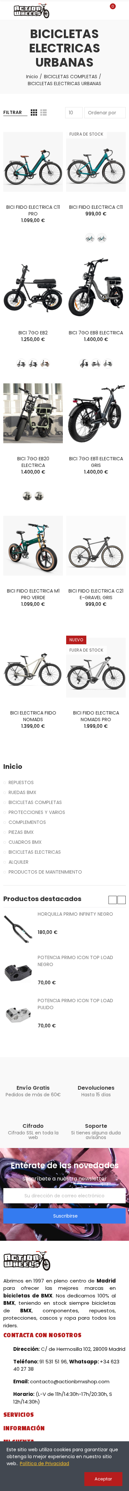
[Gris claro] (21, 363)
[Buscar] (98, 9)
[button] (112, 900)
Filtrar (12, 112)
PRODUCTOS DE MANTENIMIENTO (45, 872)
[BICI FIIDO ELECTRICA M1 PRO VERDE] (33, 546)
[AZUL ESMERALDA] (102, 238)
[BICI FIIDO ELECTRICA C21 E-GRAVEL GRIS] (96, 546)
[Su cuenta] (122, 10)
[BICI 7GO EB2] (33, 287)
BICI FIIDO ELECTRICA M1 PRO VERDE (33, 594)
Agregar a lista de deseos (46, 150)
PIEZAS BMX (21, 832)
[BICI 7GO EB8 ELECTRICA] (96, 287)
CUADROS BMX (25, 842)
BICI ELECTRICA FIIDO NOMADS (33, 716)
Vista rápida (46, 163)
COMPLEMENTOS (27, 822)
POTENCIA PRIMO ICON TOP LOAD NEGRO (75, 961)
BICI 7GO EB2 (33, 332)
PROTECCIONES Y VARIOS (37, 812)
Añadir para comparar (46, 137)
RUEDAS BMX (22, 792)
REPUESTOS (21, 782)
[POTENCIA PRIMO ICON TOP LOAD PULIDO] (18, 1015)
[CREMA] (39, 496)
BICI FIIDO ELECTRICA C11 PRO (33, 210)
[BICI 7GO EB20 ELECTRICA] (33, 413)
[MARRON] (45, 363)
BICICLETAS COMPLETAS (35, 802)
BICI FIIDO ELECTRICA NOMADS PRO (96, 716)
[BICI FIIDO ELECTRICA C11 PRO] (33, 162)
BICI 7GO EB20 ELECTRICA (33, 462)
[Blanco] (90, 238)
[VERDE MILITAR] (108, 363)
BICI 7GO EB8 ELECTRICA (96, 332)
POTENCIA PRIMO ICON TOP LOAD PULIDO (75, 1004)
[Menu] (6, 11)
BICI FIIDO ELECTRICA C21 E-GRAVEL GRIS (95, 594)
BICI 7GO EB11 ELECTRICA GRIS (96, 462)
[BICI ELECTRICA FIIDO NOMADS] (33, 668)
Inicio (12, 767)
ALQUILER (18, 862)
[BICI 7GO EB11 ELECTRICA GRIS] (96, 413)
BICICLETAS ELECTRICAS (35, 852)
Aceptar (103, 1479)
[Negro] (33, 363)
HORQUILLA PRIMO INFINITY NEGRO (75, 914)
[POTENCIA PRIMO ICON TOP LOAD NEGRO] (18, 972)
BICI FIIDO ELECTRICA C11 (96, 207)
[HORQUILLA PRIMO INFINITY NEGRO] (18, 929)
